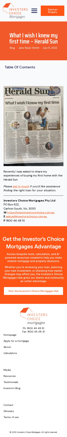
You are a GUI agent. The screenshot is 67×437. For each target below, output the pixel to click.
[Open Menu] (34, 11)
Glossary (9, 411)
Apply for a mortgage (16, 341)
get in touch (21, 186)
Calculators (10, 353)
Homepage (10, 335)
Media (7, 370)
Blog (12, 47)
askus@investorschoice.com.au (26, 216)
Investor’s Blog (12, 388)
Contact (8, 405)
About (7, 347)
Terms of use (11, 417)
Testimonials (11, 382)
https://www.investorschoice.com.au (30, 212)
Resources (10, 376)
